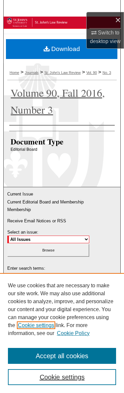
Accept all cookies (62, 356)
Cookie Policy (73, 333)
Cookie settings (36, 325)
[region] (62, 333)
